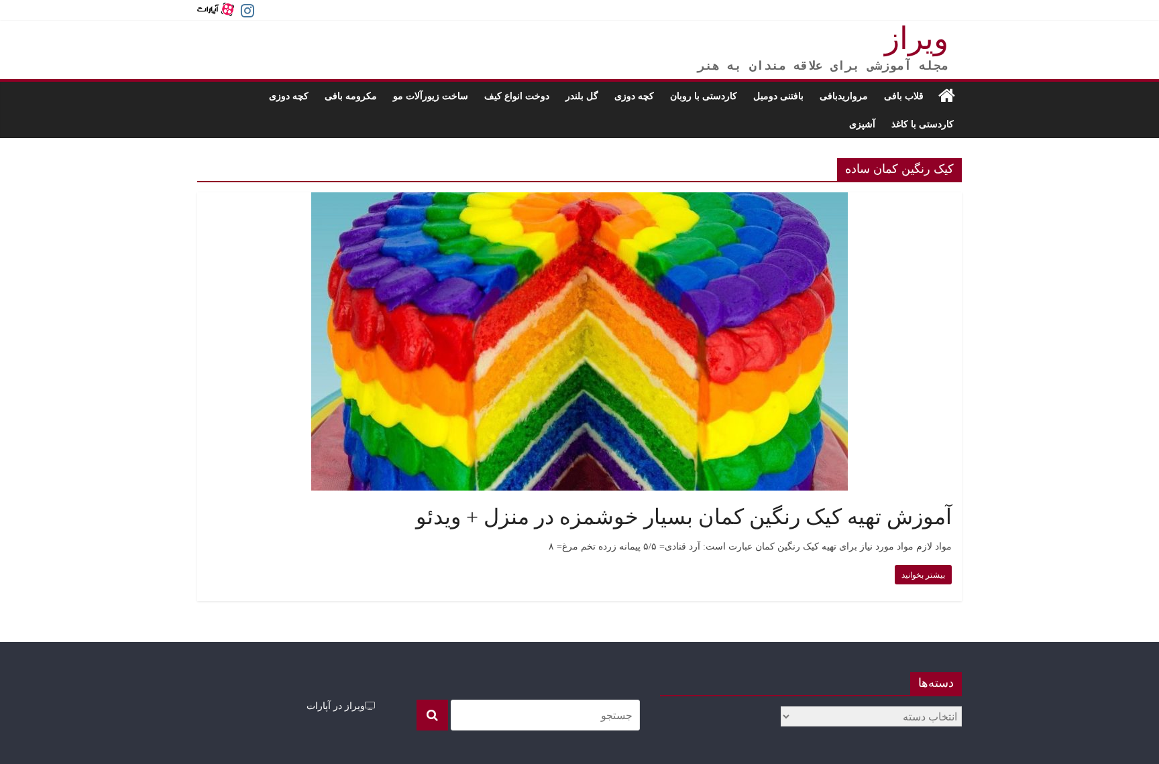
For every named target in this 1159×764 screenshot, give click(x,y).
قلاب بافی (904, 95)
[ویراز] (947, 96)
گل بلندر (581, 95)
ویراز (916, 38)
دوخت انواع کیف (516, 95)
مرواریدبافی (844, 95)
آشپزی (862, 123)
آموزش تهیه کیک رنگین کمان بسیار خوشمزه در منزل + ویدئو (684, 517)
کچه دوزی (634, 95)
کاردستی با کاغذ (922, 123)
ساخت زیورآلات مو (430, 95)
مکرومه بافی (351, 95)
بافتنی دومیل (778, 95)
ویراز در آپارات (336, 705)
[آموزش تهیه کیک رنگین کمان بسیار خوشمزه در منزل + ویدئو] (579, 200)
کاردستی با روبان (703, 95)
